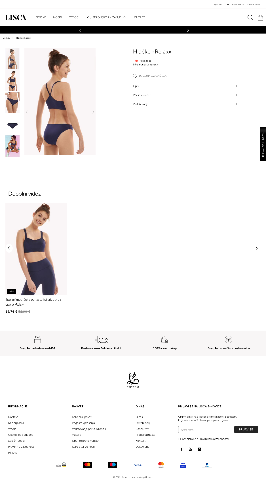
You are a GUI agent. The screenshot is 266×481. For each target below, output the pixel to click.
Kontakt (140, 440)
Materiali (77, 434)
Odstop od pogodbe (20, 434)
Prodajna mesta (145, 434)
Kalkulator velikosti (83, 446)
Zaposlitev (142, 429)
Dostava (13, 417)
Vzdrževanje (141, 104)
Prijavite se (236, 4)
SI (225, 4)
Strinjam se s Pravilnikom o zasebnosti (205, 439)
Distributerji (143, 423)
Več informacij (142, 95)
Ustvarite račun (253, 4)
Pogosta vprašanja (83, 423)
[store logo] (15, 17)
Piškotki (12, 452)
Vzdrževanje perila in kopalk (89, 429)
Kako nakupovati (82, 417)
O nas (139, 417)
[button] (26, 112)
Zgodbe (217, 4)
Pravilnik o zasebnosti (21, 446)
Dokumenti (142, 446)
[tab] (185, 86)
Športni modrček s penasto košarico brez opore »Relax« (33, 302)
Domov (6, 37)
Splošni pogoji (16, 440)
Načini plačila (16, 423)
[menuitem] (42, 17)
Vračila (12, 429)
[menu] (92, 17)
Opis (136, 86)
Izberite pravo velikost (85, 440)
